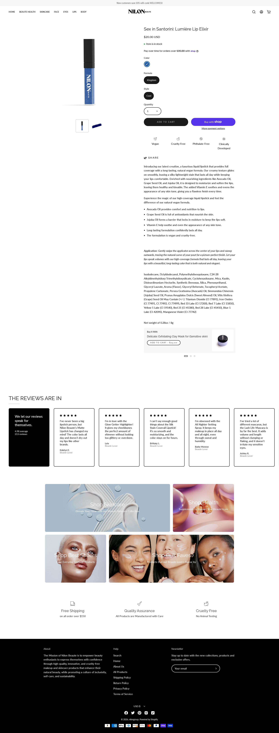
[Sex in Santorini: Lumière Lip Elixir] (82, 125)
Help (115, 649)
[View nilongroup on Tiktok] (153, 713)
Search (117, 655)
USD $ (137, 706)
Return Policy (121, 682)
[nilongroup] (139, 12)
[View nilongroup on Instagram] (146, 713)
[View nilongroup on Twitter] (133, 713)
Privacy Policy (121, 688)
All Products (120, 671)
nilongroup (134, 719)
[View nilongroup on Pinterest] (139, 713)
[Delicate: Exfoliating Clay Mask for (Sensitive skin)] (223, 340)
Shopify (154, 719)
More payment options (213, 128)
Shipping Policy (122, 677)
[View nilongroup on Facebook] (126, 713)
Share (153, 157)
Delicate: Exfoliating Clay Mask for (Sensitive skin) (177, 336)
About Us (118, 666)
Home (116, 661)
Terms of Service (123, 693)
